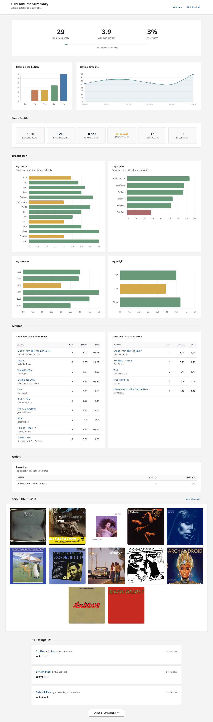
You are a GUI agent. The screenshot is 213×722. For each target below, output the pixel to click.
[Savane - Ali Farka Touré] (67, 526)
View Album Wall (193, 499)
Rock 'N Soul (23, 399)
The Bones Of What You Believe (131, 389)
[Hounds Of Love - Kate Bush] (106, 526)
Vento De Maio (25, 370)
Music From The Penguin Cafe (33, 350)
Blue (19, 418)
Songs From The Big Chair (128, 350)
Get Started (193, 7)
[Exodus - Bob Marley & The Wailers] (87, 605)
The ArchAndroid (26, 408)
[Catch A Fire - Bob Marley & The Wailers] (28, 526)
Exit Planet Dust (26, 379)
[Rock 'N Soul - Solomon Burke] (67, 566)
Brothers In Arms (123, 360)
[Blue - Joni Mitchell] (185, 526)
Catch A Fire (24, 437)
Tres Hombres (121, 379)
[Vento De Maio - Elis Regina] (145, 526)
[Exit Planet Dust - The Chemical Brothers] (106, 566)
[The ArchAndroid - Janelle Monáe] (185, 566)
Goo (19, 389)
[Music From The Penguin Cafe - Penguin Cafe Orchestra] (28, 566)
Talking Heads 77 (26, 427)
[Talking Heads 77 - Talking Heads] (126, 605)
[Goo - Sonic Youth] (145, 566)
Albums (177, 7)
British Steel (43, 671)
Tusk (116, 370)
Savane (21, 360)
